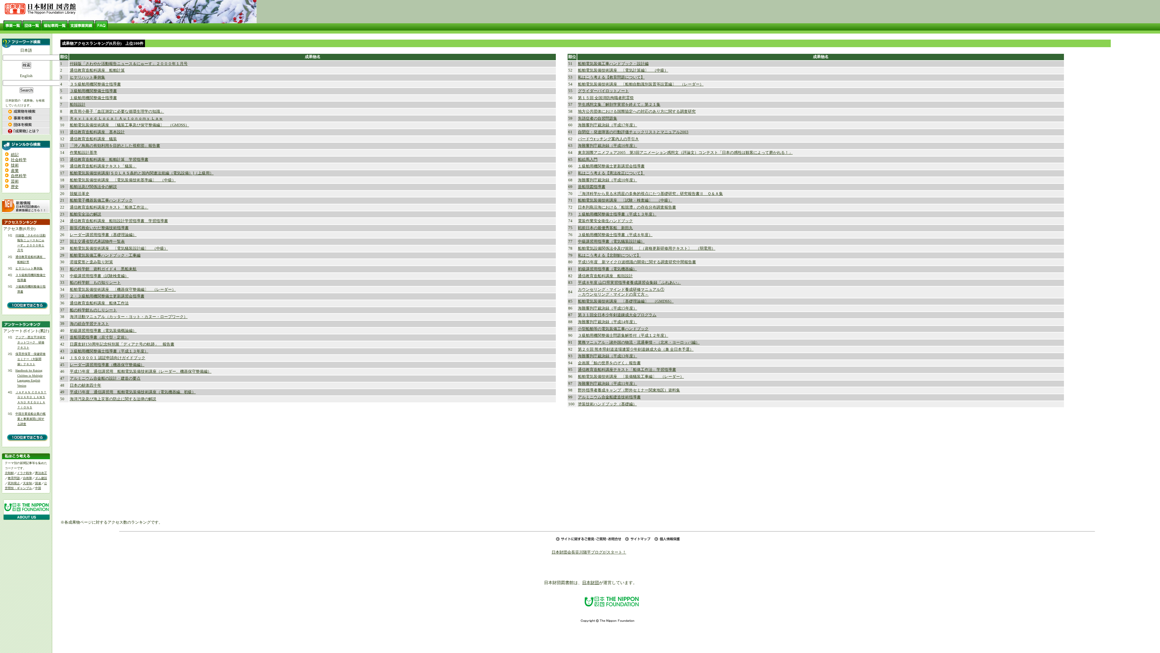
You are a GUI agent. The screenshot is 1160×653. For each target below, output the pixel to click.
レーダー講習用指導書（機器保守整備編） (107, 365)
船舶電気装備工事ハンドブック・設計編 (613, 64)
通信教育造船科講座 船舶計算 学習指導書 (109, 160)
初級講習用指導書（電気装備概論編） (103, 331)
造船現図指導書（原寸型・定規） (99, 337)
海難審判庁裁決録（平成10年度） (607, 180)
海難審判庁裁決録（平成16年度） (607, 146)
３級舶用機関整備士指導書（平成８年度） (615, 235)
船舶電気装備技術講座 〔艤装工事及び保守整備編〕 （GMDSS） (129, 125)
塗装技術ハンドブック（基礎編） (607, 404)
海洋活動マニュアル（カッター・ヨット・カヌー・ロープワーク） (129, 317)
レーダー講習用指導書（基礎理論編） (103, 235)
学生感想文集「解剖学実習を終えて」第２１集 (619, 104)
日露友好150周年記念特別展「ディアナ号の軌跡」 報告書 (122, 344)
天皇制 (27, 483)
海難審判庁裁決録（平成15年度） (607, 308)
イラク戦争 (24, 473)
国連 (38, 483)
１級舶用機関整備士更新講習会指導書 (611, 166)
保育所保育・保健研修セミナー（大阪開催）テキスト (30, 358)
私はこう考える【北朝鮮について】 (609, 255)
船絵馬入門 (588, 160)
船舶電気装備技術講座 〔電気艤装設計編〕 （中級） (119, 248)
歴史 (15, 187)
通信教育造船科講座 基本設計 (97, 132)
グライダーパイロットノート (603, 91)
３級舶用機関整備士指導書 (93, 91)
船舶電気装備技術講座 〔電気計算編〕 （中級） (623, 70)
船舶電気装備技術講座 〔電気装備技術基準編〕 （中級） (123, 180)
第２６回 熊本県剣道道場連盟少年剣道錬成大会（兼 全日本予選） (636, 349)
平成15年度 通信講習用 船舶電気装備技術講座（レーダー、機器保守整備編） (140, 371)
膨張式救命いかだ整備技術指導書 (99, 228)
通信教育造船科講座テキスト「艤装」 (103, 166)
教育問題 (14, 478)
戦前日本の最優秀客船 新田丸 (605, 228)
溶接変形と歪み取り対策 (91, 262)
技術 (15, 165)
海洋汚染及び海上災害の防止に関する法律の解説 (113, 399)
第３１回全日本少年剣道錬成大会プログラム (617, 315)
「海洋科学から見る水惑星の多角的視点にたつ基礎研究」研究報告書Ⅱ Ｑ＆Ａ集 (650, 194)
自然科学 (19, 176)
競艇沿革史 (79, 194)
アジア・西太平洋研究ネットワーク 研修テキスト (30, 342)
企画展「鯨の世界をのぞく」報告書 (609, 363)
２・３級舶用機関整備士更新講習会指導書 (107, 296)
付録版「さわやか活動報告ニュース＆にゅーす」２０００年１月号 (129, 64)
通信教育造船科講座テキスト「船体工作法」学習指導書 (627, 370)
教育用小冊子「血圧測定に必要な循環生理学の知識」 (117, 111)
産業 (15, 171)
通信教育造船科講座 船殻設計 (605, 276)
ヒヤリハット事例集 (29, 268)
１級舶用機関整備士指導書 (93, 98)
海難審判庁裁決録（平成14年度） (607, 322)
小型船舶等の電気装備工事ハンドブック (613, 329)
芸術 (15, 181)
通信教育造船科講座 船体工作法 (99, 303)
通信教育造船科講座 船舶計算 (97, 70)
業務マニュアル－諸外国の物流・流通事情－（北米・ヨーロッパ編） (639, 342)
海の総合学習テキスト (89, 324)
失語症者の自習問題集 (597, 118)
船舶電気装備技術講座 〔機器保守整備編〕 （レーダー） (123, 290)
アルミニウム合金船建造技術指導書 (609, 397)
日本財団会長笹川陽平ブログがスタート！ (589, 552)
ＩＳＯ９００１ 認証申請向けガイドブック (107, 358)
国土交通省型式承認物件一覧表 (97, 241)
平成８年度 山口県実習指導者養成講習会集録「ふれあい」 (629, 283)
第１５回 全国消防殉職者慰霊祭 (606, 98)
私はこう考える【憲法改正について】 (611, 173)
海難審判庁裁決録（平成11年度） (607, 384)
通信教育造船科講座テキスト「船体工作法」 (109, 207)
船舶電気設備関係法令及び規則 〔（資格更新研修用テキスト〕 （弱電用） (646, 248)
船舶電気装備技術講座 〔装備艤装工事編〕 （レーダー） (631, 377)
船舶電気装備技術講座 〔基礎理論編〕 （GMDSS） (626, 301)
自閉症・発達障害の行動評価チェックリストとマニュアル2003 (633, 132)
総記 (15, 155)
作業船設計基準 (83, 153)
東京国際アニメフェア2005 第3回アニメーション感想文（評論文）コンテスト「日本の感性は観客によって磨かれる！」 (685, 153)
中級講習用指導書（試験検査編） (99, 276)
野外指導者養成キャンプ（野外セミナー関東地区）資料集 (629, 390)
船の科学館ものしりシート (93, 310)
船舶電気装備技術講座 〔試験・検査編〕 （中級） (625, 200)
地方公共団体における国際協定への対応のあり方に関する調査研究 (637, 111)
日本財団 (590, 582)
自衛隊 (27, 478)
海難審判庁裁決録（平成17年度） (607, 125)
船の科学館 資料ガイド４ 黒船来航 (103, 269)
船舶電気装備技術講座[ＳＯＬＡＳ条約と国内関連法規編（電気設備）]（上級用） (142, 173)
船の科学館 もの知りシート (95, 283)
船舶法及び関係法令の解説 (93, 187)
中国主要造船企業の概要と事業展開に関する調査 (30, 418)
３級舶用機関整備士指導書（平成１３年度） (109, 351)
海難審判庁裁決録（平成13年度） (607, 356)
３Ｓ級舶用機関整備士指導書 (95, 84)
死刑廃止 (14, 483)
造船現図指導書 (591, 187)
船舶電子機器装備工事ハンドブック (101, 200)
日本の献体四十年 (85, 385)
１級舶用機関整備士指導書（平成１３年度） (617, 214)
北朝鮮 (9, 473)
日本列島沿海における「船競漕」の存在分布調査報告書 (627, 207)
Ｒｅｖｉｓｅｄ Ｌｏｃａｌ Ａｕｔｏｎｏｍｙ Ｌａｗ (116, 118)
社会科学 (19, 160)
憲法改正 (41, 473)
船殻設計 (77, 104)
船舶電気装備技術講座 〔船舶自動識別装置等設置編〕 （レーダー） (641, 84)
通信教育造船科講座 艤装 (93, 139)
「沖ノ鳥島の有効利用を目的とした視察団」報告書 (115, 146)
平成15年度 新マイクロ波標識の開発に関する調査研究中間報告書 (637, 262)
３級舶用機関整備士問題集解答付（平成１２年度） (623, 335)
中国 (38, 488)
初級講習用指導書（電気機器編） (607, 269)
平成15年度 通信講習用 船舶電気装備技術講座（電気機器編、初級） (133, 392)
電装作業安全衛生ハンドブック (605, 221)
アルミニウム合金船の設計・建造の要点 (105, 378)
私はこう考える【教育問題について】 (611, 77)
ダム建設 (41, 478)
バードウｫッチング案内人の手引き (608, 139)
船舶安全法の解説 (85, 214)
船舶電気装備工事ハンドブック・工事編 (105, 255)
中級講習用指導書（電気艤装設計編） (611, 241)
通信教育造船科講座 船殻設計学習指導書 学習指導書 (119, 221)
